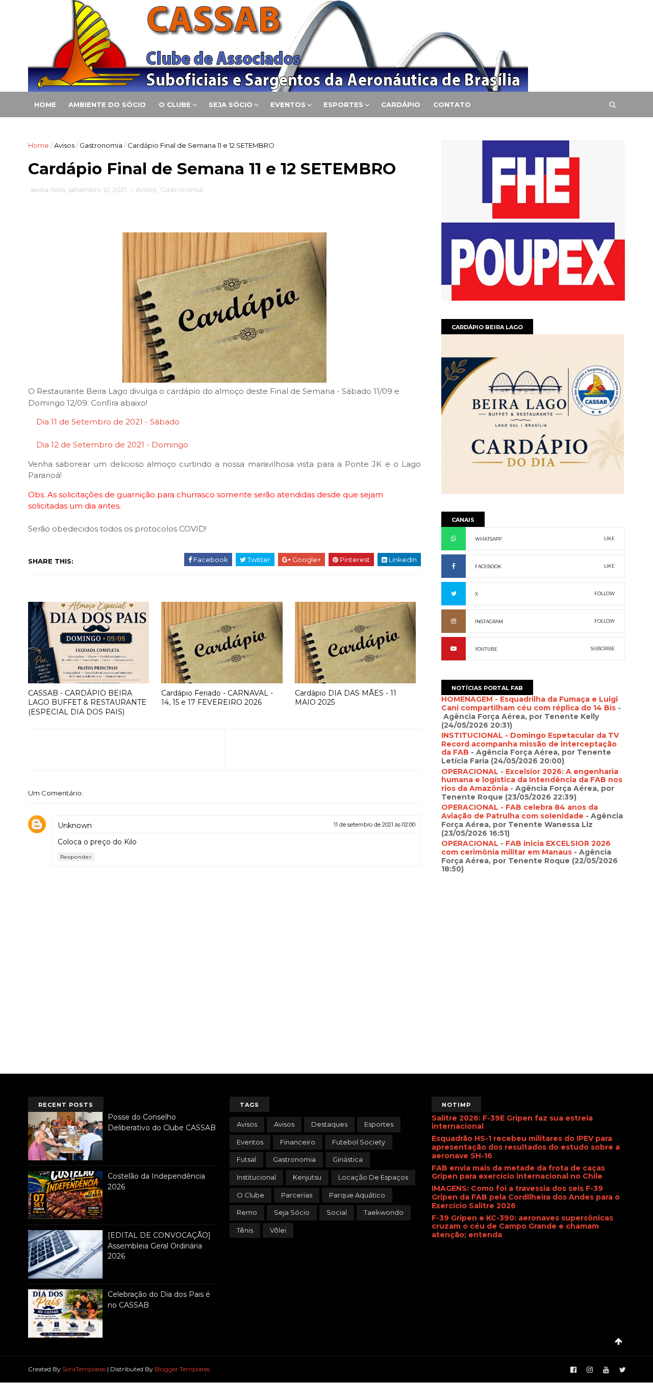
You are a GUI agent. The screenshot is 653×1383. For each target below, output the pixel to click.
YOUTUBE (486, 649)
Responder (76, 857)
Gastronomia (101, 145)
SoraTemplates (84, 1369)
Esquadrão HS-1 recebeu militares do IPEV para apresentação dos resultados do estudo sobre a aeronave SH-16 (526, 1147)
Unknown (75, 825)
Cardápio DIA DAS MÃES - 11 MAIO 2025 (345, 697)
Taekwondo (384, 1212)
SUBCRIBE (603, 648)
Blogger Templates (182, 1369)
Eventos (288, 104)
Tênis (245, 1230)
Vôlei (278, 1230)
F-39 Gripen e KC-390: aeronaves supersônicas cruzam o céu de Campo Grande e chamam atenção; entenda (522, 1226)
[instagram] (590, 1370)
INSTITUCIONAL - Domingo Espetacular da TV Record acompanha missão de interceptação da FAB (530, 744)
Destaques (329, 1124)
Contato (452, 104)
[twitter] (622, 1370)
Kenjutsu (307, 1177)
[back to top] (618, 1341)
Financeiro (297, 1142)
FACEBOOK (488, 566)
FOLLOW (604, 593)
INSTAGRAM (489, 621)
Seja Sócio (231, 104)
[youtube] (606, 1370)
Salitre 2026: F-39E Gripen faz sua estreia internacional (512, 1122)
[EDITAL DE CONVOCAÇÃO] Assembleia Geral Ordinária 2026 (159, 1246)
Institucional (256, 1177)
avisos (247, 1124)
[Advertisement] (533, 989)
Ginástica (348, 1159)
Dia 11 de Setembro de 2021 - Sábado (108, 422)
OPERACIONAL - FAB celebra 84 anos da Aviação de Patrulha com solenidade (519, 811)
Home (45, 104)
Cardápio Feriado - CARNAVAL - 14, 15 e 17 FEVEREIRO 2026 (217, 697)
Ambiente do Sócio (107, 104)
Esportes (343, 104)
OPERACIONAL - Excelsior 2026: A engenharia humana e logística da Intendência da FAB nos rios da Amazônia (531, 780)
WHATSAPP (488, 539)
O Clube (175, 104)
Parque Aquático (357, 1195)
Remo (247, 1212)
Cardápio (400, 104)
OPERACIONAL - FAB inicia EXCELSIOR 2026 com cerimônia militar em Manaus (526, 848)
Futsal (246, 1159)
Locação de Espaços (373, 1177)
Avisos (64, 145)
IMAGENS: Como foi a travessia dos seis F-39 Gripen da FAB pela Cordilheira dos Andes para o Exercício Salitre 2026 (526, 1197)
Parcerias (296, 1195)
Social (336, 1212)
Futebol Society (358, 1142)
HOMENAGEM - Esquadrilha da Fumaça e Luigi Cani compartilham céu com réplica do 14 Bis (529, 703)
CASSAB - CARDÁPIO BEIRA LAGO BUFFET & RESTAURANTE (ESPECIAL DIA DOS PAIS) (87, 702)
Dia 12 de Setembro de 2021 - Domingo (112, 444)
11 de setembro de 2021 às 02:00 (374, 824)
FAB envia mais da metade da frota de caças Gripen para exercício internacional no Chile (518, 1172)
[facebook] (573, 1370)
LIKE (609, 538)
